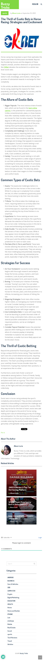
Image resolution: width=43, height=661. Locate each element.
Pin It (3, 433)
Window (10, 644)
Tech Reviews (12, 638)
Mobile (10, 624)
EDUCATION (11, 601)
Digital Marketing (13, 597)
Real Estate (12, 628)
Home (10, 608)
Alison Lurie (16, 13)
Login (40, 537)
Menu (34, 4)
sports (4, 13)
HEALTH (10, 604)
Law (9, 618)
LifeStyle (11, 621)
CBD (9, 587)
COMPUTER (11, 591)
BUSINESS (11, 581)
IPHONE (10, 614)
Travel (10, 641)
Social (10, 631)
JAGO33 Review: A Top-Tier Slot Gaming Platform (19, 488)
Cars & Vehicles (13, 584)
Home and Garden (14, 611)
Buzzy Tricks (5, 5)
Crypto (10, 594)
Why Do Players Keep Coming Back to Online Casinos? (19, 503)
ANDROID (11, 577)
